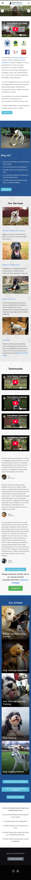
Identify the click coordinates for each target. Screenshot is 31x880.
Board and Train (9, 299)
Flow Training (9, 737)
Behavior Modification (11, 265)
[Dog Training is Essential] (15, 656)
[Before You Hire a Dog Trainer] (15, 622)
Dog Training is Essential (15, 670)
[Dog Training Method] (15, 758)
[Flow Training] (15, 724)
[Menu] (3, 3)
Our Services (15, 203)
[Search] (28, 3)
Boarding (6, 340)
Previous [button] (2, 10)
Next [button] (28, 10)
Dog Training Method (13, 771)
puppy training (18, 57)
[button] (15, 858)
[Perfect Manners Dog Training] (15, 3)
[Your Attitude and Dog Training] (15, 690)
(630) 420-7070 (20, 853)
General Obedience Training (13, 231)
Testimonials (15, 368)
